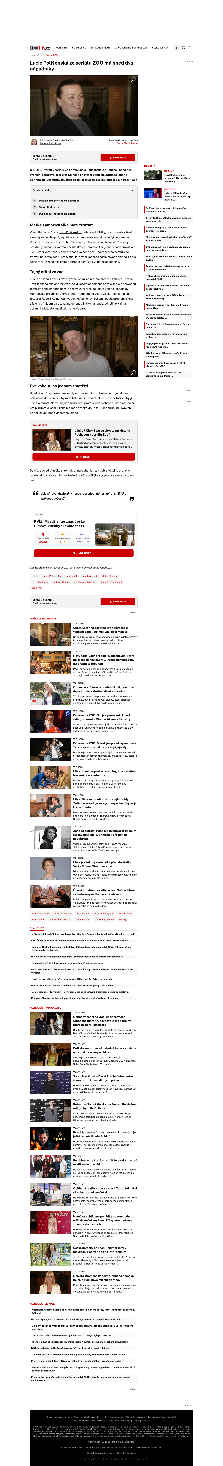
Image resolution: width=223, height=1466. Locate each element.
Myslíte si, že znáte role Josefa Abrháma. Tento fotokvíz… (168, 287)
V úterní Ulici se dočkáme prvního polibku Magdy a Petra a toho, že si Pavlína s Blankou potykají (83, 934)
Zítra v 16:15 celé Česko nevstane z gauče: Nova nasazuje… (168, 219)
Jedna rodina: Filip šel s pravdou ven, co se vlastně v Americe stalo (67, 963)
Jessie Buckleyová (103, 913)
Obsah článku (42, 190)
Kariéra (136, 1420)
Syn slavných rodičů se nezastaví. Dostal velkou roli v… (168, 326)
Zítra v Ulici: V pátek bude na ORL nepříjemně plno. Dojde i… (163, 374)
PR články (125, 1420)
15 (126, 1459)
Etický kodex (113, 1420)
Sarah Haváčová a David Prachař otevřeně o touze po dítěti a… (168, 316)
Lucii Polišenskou (70, 232)
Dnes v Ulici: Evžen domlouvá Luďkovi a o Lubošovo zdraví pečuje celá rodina (72, 985)
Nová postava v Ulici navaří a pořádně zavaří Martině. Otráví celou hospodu (72, 979)
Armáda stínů (125, 913)
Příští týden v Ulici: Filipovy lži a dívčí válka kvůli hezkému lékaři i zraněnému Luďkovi (77, 1361)
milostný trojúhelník (111, 582)
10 (106, 1459)
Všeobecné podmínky (93, 1417)
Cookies (78, 1417)
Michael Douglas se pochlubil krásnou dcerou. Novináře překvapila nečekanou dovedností (80, 1342)
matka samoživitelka (85, 582)
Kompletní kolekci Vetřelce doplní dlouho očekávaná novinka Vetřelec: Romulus (74, 998)
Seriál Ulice (79, 48)
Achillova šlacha (40, 913)
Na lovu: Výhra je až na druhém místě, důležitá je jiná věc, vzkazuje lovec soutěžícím (76, 1319)
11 (109, 1459)
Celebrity (61, 48)
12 (113, 1459)
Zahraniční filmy (100, 48)
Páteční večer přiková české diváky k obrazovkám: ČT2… (165, 364)
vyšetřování (83, 913)
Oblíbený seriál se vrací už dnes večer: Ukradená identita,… (166, 210)
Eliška (35, 576)
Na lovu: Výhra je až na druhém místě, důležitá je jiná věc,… (177, 196)
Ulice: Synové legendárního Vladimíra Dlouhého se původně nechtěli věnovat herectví (77, 956)
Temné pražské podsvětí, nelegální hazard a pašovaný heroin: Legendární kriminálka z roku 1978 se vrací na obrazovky (83, 1369)
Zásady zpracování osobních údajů (89, 1420)
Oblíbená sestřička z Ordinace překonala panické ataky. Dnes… (168, 248)
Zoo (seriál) (72, 576)
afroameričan (82, 919)
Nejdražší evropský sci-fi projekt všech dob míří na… (167, 306)
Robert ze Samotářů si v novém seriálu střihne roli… (166, 335)
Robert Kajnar (109, 576)
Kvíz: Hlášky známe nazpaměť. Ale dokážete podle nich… (177, 178)
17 (134, 1459)
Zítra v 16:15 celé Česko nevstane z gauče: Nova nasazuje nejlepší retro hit (71, 1335)
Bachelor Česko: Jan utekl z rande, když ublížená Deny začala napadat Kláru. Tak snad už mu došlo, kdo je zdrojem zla (81, 949)
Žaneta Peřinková (50, 143)
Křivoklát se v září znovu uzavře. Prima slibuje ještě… (166, 355)
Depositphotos (129, 1453)
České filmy (169, 171)
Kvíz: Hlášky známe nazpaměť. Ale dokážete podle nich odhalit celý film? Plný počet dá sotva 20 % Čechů (83, 1311)
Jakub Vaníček (89, 576)
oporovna (36, 588)
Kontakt (145, 1420)
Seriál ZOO (52, 55)
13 (118, 1459)
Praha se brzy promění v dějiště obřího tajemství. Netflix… (165, 277)
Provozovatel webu (114, 1417)
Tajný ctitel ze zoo (49, 207)
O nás (49, 1417)
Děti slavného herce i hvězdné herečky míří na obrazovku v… (168, 239)
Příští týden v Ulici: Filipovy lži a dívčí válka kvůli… (168, 258)
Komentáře (119, 157)
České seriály (160, 48)
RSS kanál (130, 1417)
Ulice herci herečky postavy (131, 48)
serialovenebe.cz (58, 567)
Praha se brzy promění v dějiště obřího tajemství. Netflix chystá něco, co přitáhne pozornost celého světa (80, 1379)
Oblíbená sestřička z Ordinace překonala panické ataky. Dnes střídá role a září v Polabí (78, 1354)
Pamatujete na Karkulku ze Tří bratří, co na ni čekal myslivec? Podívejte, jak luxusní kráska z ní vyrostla (82, 971)
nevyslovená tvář (63, 913)
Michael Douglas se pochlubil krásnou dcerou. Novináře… (166, 229)
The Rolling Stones (104, 919)
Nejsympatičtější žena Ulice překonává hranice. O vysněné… (167, 345)
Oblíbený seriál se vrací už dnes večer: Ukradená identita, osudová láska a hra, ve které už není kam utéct (82, 1327)
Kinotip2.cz (36, 55)
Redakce (58, 1417)
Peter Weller (38, 919)
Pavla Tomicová (88, 247)
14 (122, 1459)
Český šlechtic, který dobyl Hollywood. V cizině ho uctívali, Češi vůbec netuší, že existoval (80, 992)
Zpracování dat (144, 1417)
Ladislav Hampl (61, 582)
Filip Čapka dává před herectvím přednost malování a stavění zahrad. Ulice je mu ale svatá (79, 940)
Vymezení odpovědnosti (164, 1417)
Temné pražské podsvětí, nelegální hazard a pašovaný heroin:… (168, 268)
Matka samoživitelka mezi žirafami (59, 200)
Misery (122, 919)
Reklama (68, 1417)
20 (147, 1459)
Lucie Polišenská (52, 576)
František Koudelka (59, 919)
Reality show (170, 189)
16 (130, 1459)
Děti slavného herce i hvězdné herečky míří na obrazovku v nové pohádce (70, 1348)
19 (143, 1459)
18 (138, 1459)
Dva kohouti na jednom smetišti (57, 213)
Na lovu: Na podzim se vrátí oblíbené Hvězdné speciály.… (164, 297)
